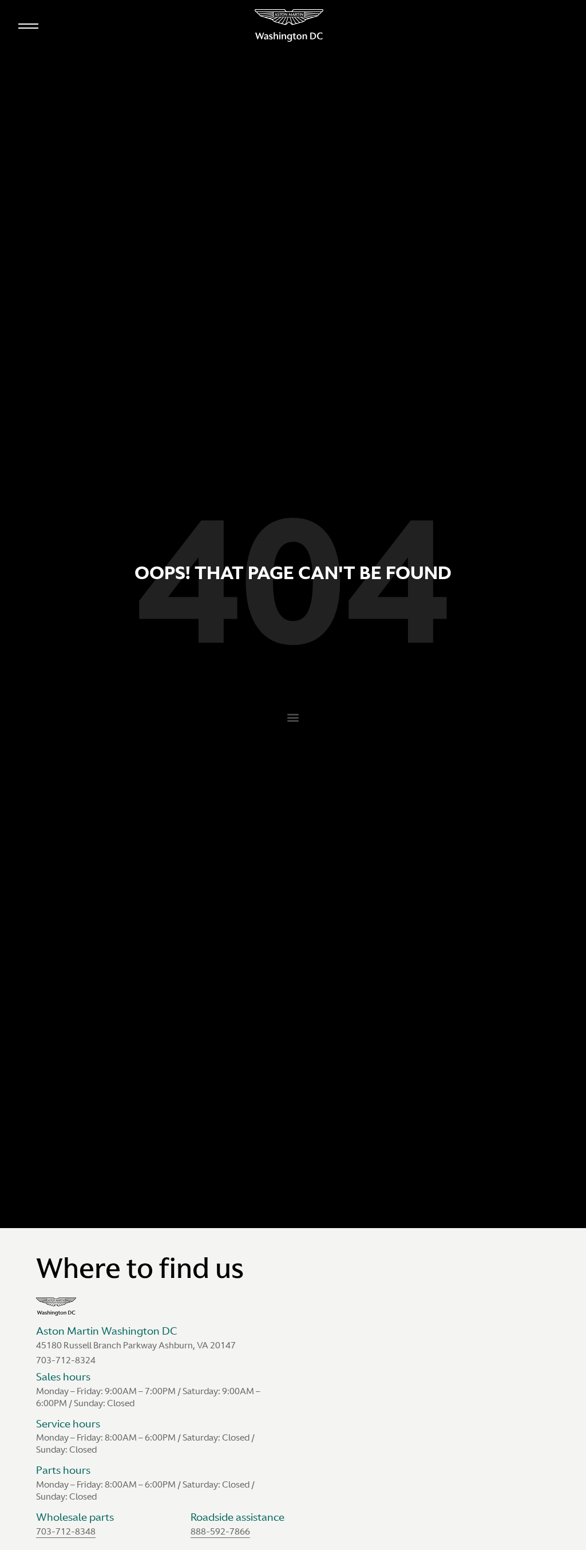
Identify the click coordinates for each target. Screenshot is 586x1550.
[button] (293, 717)
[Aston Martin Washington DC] (289, 25)
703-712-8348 (66, 1531)
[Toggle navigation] (28, 23)
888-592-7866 (220, 1531)
